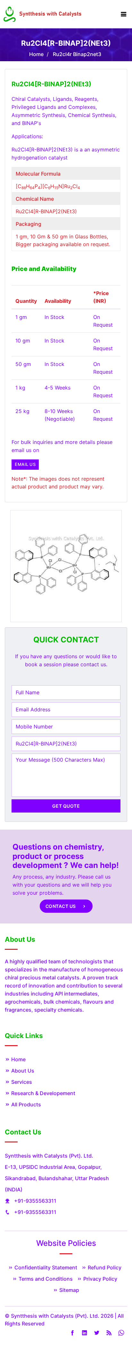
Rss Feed (109, 1333)
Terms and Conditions (45, 1279)
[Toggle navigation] (123, 14)
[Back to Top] (120, 1328)
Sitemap (68, 1290)
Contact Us (61, 906)
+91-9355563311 (35, 1201)
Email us (25, 464)
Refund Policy (104, 1267)
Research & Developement (42, 1093)
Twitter (97, 1333)
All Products (25, 1104)
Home (36, 54)
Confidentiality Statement (45, 1267)
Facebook (72, 1333)
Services (21, 1082)
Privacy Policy (99, 1279)
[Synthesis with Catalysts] (43, 13)
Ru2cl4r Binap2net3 (77, 54)
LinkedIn (84, 1333)
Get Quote (66, 806)
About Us (22, 1070)
